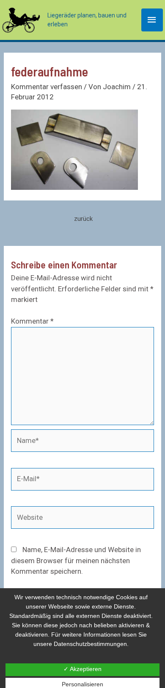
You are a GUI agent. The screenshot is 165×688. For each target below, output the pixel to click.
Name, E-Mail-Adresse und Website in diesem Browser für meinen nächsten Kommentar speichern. (76, 560)
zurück (83, 219)
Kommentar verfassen (46, 86)
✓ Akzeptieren (82, 668)
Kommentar (32, 321)
